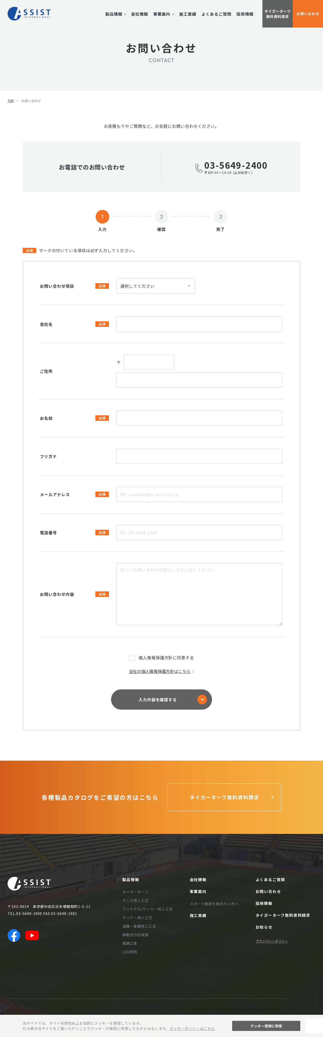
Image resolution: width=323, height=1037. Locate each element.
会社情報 (139, 14)
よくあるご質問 (216, 14)
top (11, 101)
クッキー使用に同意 (266, 1025)
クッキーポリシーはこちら (192, 1028)
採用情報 (245, 14)
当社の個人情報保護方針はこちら (160, 671)
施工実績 (187, 14)
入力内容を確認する (158, 699)
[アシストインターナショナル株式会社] (29, 13)
